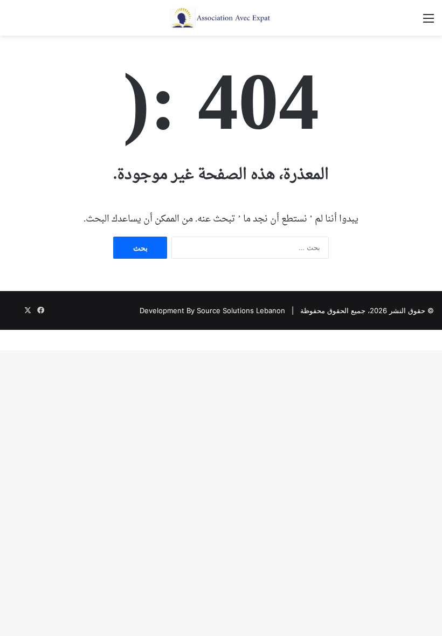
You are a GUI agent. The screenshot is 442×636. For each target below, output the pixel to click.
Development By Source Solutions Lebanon (212, 310)
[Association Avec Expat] (221, 18)
